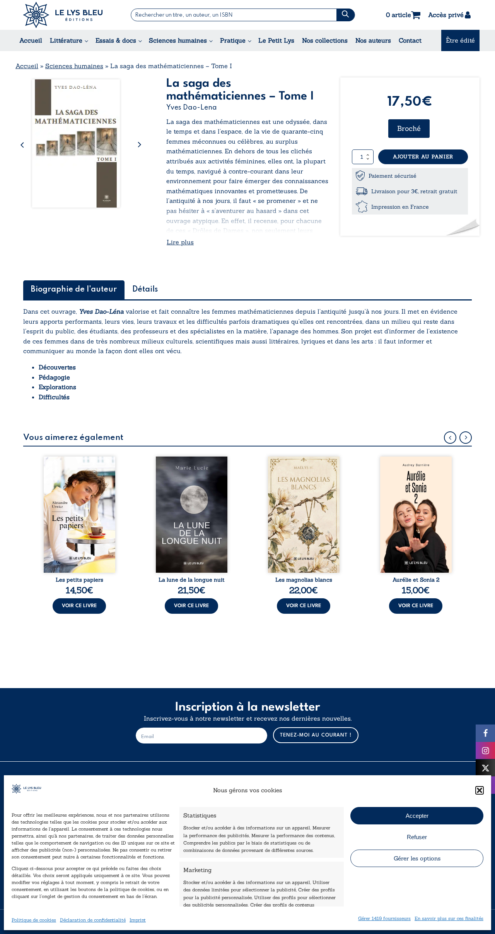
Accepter (417, 815)
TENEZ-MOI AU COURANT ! (316, 735)
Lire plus (180, 242)
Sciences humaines (178, 40)
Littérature (66, 40)
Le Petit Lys (276, 40)
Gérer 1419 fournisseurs (384, 918)
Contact (410, 40)
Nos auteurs (373, 40)
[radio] (409, 128)
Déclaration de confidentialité (93, 919)
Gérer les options (417, 858)
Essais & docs (116, 40)
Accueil (30, 40)
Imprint (138, 919)
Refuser (417, 837)
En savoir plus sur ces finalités (449, 918)
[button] (479, 790)
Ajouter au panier (423, 156)
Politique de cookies (34, 919)
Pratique (233, 40)
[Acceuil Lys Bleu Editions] (62, 15)
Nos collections (325, 40)
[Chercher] (345, 15)
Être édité (460, 40)
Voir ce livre (79, 605)
